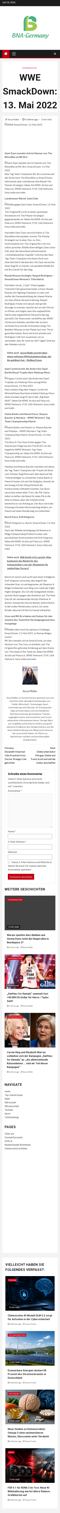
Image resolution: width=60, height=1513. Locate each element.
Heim (7, 1091)
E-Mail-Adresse (17, 841)
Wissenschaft (12, 1106)
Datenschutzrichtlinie (16, 1148)
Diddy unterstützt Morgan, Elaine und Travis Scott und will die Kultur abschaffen (42, 755)
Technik (9, 1109)
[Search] (55, 54)
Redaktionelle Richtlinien (18, 1144)
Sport (7, 1113)
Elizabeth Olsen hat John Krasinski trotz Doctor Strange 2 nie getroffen (15, 755)
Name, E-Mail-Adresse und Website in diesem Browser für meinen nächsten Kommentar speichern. (30, 866)
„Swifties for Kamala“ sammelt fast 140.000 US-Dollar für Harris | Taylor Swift (28, 997)
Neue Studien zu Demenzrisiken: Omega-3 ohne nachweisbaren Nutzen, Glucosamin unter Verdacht (28, 1433)
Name (12, 831)
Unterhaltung (29, 68)
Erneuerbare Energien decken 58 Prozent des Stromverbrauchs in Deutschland (27, 1374)
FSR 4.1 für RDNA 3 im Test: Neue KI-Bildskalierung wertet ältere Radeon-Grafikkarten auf (29, 1491)
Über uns (9, 1133)
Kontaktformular (14, 1137)
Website (12, 851)
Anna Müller (14, 119)
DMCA (8, 1140)
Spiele (11, 1452)
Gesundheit (14, 1394)
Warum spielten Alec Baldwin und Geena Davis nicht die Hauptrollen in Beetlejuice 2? (28, 939)
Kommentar (15, 790)
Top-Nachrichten (14, 1094)
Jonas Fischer (30, 1324)
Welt (7, 1098)
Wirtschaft (10, 1102)
